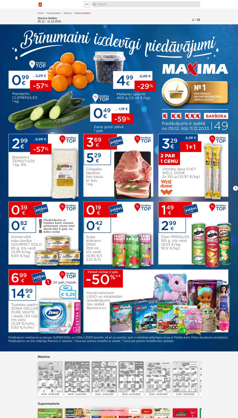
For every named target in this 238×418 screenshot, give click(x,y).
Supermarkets (49, 403)
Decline (134, 411)
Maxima (44, 357)
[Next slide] (235, 188)
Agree (146, 411)
